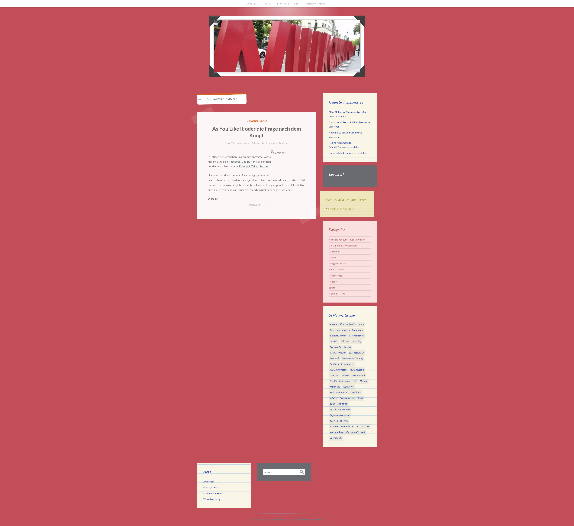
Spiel (332, 404)
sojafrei (333, 398)
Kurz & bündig (336, 269)
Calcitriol (345, 341)
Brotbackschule (356, 336)
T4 (362, 427)
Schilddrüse (355, 392)
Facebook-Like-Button (242, 161)
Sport (332, 287)
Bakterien (335, 330)
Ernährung (334, 251)
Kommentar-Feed (212, 493)
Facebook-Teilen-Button (253, 166)
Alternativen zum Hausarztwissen (347, 239)
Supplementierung (339, 421)
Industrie (334, 375)
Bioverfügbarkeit (338, 336)
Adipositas (351, 324)
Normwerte (348, 387)
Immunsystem (357, 370)
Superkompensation (339, 415)
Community (335, 347)
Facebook (334, 358)
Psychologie (335, 275)
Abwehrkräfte (337, 324)
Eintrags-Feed (210, 487)
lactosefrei (344, 381)
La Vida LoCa (252, 3)
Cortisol (347, 347)
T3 (357, 427)
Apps (361, 324)
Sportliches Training (340, 410)
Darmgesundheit (338, 353)
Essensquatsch (356, 353)
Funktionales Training (352, 358)
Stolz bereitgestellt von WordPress (267, 519)
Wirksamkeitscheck (355, 432)
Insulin (333, 381)
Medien (266, 3)
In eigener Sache (256, 121)
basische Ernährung (352, 330)
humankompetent (338, 370)
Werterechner (337, 432)
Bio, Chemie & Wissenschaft (344, 245)
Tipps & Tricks (337, 293)
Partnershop (283, 3)
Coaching (356, 341)
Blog (296, 3)
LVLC (354, 381)
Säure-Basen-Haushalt (341, 427)
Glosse (332, 257)
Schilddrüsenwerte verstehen (344, 147)
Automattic (317, 519)
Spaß (360, 398)
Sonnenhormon (347, 398)
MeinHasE (335, 387)
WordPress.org (211, 499)
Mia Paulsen (280, 144)
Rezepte (333, 281)
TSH (367, 427)
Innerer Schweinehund (353, 375)
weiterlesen (256, 205)
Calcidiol (334, 341)
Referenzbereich (338, 392)
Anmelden (208, 481)
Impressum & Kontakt (316, 3)
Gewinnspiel (336, 364)
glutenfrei (349, 364)
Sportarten (342, 404)
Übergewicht (336, 438)
